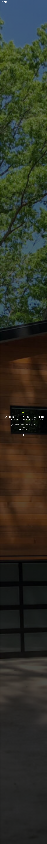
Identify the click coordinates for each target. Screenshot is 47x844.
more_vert (45, 2)
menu (2, 2)
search (42, 2)
